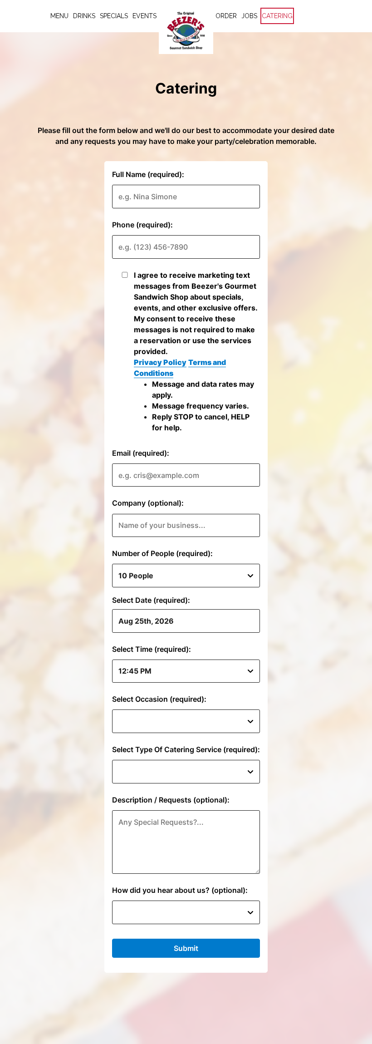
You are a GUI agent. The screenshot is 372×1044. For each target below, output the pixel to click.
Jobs (249, 16)
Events (144, 16)
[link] (186, 30)
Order (226, 16)
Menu (59, 16)
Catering (277, 16)
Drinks (84, 16)
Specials (114, 16)
